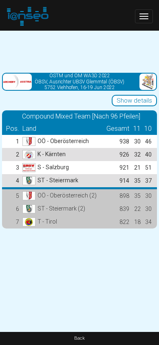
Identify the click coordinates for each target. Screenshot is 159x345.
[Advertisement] (79, 51)
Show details (134, 100)
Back (79, 338)
